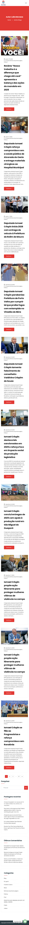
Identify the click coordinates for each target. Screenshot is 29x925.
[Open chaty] (25, 921)
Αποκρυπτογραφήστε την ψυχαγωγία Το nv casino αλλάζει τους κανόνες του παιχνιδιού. (14, 803)
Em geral (8, 60)
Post (5, 897)
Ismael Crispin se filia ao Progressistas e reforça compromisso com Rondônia (14, 736)
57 (18, 776)
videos (5, 908)
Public (5, 905)
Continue (8, 109)
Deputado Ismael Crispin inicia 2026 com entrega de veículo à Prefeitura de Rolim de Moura (14, 230)
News (5, 887)
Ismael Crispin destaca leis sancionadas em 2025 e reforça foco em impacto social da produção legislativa (14, 447)
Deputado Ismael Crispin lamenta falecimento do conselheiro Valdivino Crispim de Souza (13, 372)
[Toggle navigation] (26, 3)
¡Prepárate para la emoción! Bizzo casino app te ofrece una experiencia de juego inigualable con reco (14, 816)
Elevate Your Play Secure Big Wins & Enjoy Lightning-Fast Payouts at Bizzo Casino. (14, 828)
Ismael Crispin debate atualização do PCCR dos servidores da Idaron (14, 847)
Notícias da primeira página (16, 60)
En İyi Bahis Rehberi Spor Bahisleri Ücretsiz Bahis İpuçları (13, 822)
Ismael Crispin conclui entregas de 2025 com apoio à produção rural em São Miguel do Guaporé (14, 520)
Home (9, 20)
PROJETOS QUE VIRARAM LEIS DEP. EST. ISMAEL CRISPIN (14, 901)
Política (5, 62)
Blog (5, 878)
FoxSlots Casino (8, 884)
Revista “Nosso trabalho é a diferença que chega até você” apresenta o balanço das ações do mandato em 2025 (14, 77)
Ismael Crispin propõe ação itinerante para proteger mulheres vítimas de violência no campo (14, 590)
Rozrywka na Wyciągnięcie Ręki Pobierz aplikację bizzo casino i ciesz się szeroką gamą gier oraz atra (14, 810)
